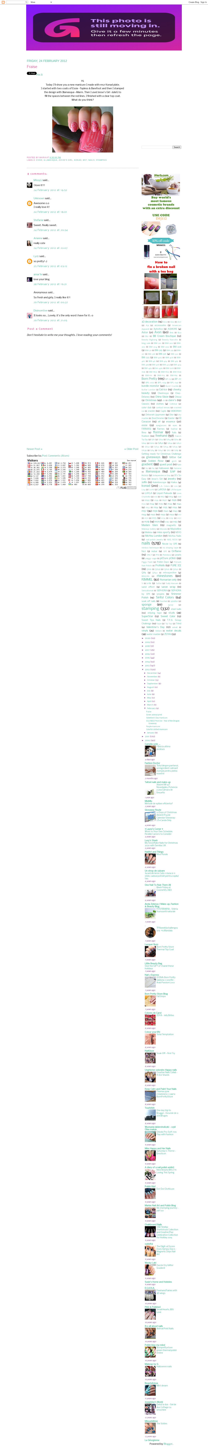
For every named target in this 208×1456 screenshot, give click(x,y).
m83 (175, 522)
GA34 (165, 447)
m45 (179, 504)
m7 (179, 515)
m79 (157, 521)
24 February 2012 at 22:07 (51, 248)
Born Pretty (149, 378)
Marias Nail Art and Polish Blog (160, 1205)
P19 (157, 555)
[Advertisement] (49, 426)
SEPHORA (162, 590)
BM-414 (163, 361)
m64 (144, 514)
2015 (147, 658)
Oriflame (176, 551)
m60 (166, 511)
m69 (171, 514)
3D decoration (149, 322)
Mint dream (162, 1386)
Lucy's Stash (151, 840)
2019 (147, 642)
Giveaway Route (153, 810)
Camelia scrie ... (152, 744)
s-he (149, 583)
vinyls (145, 630)
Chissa (178, 397)
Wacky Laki (150, 1263)
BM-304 (153, 347)
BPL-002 (150, 383)
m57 (85, 160)
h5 (147, 468)
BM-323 (145, 357)
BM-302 (169, 343)
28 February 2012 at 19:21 (50, 284)
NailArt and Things (154, 852)
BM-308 (177, 347)
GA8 (176, 450)
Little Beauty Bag (153, 963)
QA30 (175, 569)
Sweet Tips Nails (151, 620)
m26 (156, 500)
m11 (155, 497)
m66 (162, 514)
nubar (154, 551)
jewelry (172, 479)
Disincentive (41, 310)
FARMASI (146, 429)
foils (174, 432)
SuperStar (147, 616)
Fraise (32, 67)
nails (91, 160)
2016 (147, 654)
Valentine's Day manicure (156, 718)
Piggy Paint (147, 562)
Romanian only (168, 580)
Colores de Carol (153, 1013)
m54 (156, 507)
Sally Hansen (172, 583)
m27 (164, 500)
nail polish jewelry (154, 540)
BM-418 (145, 365)
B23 (179, 333)
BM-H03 (165, 372)
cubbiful (149, 1244)
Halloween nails (164, 1367)
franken (145, 436)
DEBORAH (176, 411)
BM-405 (158, 358)
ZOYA (167, 634)
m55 (165, 507)
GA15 (176, 440)
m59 (155, 511)
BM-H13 (161, 375)
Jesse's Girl (66, 160)
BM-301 (157, 343)
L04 (143, 490)
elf (159, 422)
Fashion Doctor (152, 763)
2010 (147, 740)
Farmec (161, 429)
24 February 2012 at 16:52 (50, 190)
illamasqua (50, 160)
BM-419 (155, 365)
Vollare (158, 631)
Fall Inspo (161, 996)
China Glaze (161, 397)
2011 (147, 736)
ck (164, 400)
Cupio (163, 411)
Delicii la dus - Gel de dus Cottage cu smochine (166, 1407)
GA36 (175, 447)
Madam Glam (150, 525)
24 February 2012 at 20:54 (51, 230)
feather (174, 429)
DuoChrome (158, 418)
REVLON (145, 576)
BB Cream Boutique (164, 336)
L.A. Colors (164, 486)
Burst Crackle (172, 386)
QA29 (166, 569)
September (152, 684)
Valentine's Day (155, 627)
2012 (147, 669)
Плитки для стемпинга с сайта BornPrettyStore (166, 1094)
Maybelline (175, 529)
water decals (173, 630)
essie (39, 160)
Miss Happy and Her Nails (158, 1148)
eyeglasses (161, 425)
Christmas (151, 400)
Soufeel (163, 601)
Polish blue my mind (155, 1345)
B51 (146, 336)
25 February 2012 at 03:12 (50, 266)
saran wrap (168, 587)
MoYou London (153, 536)
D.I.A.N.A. (150, 1288)
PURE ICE (176, 565)
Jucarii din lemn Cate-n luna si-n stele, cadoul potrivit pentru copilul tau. (161, 876)
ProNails (160, 565)
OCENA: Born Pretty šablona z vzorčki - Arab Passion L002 (166, 980)
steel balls (176, 609)
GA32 (147, 447)
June (149, 694)
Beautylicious (151, 1383)
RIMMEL (147, 579)
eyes (175, 425)
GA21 (160, 443)
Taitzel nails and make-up (158, 782)
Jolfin (144, 482)
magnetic (171, 525)
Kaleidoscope (159, 482)
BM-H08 (177, 372)
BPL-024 (162, 383)
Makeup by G (151, 1364)
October (151, 680)
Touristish (150, 1108)
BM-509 (170, 368)
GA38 (144, 450)
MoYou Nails (174, 536)
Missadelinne (151, 1421)
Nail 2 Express (152, 975)
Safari (159, 583)
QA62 (154, 573)
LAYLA (148, 493)
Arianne (38, 238)
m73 (154, 518)
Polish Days (163, 562)
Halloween (164, 468)
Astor (145, 332)
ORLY (149, 555)
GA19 (152, 443)
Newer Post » (34, 449)
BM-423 (166, 365)
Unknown (39, 198)
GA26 (170, 443)
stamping (101, 160)
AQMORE (172, 329)
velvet (175, 627)
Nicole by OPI (169, 544)
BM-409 (169, 358)
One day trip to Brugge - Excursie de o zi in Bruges (167, 1113)
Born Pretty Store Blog (156, 994)
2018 (147, 646)
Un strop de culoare (155, 871)
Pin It (40, 75)
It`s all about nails (154, 1326)
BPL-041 (174, 383)
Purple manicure (153, 727)
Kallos (174, 482)
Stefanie (38, 220)
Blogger (168, 1444)
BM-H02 (153, 372)
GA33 (156, 447)
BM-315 (158, 350)
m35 (161, 504)
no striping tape (170, 548)
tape (159, 624)
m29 (174, 500)
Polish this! (150, 1186)
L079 (151, 490)
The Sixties (162, 1424)
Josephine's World (154, 1402)
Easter (171, 418)
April (149, 701)
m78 (146, 521)
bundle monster (150, 386)
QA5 (144, 573)
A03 (165, 322)
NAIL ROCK (172, 540)
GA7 (169, 450)
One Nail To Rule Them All (158, 885)
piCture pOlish (168, 558)
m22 (147, 500)
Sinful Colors (165, 597)
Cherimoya (163, 393)
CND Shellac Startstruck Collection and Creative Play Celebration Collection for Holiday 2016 (167, 1232)
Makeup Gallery (149, 529)
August (150, 687)
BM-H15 (173, 375)
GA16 (144, 443)
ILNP (172, 471)
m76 (171, 518)
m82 (167, 522)
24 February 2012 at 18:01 (50, 212)
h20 (179, 464)
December (152, 673)
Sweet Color (168, 616)
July (148, 691)
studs (172, 613)
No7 (144, 551)
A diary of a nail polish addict (159, 1167)
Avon (157, 332)
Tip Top (168, 624)
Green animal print (154, 715)
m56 (175, 507)
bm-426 (159, 368)
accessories (160, 325)
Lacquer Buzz (151, 944)
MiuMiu (148, 801)
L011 (176, 486)
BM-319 (151, 354)
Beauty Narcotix (170, 340)
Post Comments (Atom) (55, 456)
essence (170, 421)
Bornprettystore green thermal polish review (167, 1350)
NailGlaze (149, 1051)
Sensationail (147, 591)
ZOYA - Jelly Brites (165, 1015)
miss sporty (163, 532)
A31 (147, 325)
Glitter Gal (175, 457)
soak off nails (148, 601)
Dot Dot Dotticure (165, 1189)
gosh (174, 461)
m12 (162, 497)
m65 (153, 514)
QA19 (149, 569)
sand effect (148, 587)
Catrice (163, 389)
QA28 (157, 569)
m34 (152, 504)
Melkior (149, 532)
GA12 (161, 440)
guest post (166, 464)
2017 (147, 650)
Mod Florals (162, 854)
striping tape (155, 613)
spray (170, 605)
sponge (146, 604)
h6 (153, 468)
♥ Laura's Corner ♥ (154, 829)
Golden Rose (156, 461)
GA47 (160, 450)
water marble (153, 634)
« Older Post (131, 449)
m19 (179, 497)
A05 (172, 322)
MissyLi (38, 180)
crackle (151, 411)
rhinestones (165, 576)
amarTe (38, 274)
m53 (148, 507)
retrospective (169, 573)
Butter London (148, 390)
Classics (145, 404)
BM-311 (148, 350)
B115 (171, 333)
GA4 (152, 450)
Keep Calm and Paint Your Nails (160, 1089)
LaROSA (162, 489)
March (150, 705)
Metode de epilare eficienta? (159, 804)
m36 (170, 504)
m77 (179, 518)
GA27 (178, 443)
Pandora (167, 555)
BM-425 (148, 368)
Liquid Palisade (164, 493)
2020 (147, 638)
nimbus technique (150, 548)
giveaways (153, 457)
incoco (145, 475)
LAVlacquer (176, 490)
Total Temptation (165, 1034)
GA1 (153, 440)
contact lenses (163, 408)
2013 (147, 665)
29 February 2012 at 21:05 (50, 320)
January (150, 733)
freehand (161, 436)
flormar (158, 432)
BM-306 (165, 347)
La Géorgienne (152, 1440)
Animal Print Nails (165, 1329)
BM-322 (174, 354)
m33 (144, 504)
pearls (178, 555)
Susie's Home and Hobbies (158, 1282)
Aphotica (158, 329)
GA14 (168, 440)
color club (147, 407)
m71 (146, 518)
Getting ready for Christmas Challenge (161, 454)
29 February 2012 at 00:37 (51, 302)
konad (78, 160)
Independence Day (161, 475)
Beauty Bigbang (149, 340)
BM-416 (174, 361)
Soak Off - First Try (166, 1053)
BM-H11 (148, 375)
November (152, 677)
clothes (160, 404)
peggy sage (150, 558)
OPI (165, 551)
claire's (172, 400)
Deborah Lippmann (155, 415)
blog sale (146, 343)
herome (177, 468)
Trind (178, 623)
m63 (175, 511)
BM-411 (152, 361)
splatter (174, 601)
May (149, 698)
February (151, 708)
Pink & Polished (152, 1307)
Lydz (36, 256)
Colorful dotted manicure (156, 729)
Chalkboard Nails (153, 1224)
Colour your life (152, 1032)
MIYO (178, 532)
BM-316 (169, 350)
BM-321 (162, 354)
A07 (179, 322)
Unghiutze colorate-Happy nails (161, 1070)
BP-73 (168, 379)
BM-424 (177, 365)
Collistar (173, 404)
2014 (147, 662)
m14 (171, 497)
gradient (147, 464)
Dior (171, 415)
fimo (144, 432)
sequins (160, 594)
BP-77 (178, 379)
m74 (163, 518)
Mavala (163, 529)
